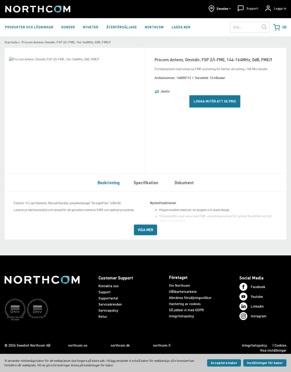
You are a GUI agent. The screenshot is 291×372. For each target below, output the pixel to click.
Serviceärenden (110, 304)
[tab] (107, 182)
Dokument (184, 182)
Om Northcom (179, 285)
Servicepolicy (108, 310)
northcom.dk (120, 345)
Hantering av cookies (185, 304)
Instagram (258, 316)
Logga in (280, 8)
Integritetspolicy (181, 316)
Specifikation (146, 182)
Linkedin (257, 306)
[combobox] (250, 27)
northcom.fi (162, 345)
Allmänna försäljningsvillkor (190, 298)
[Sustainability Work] (42, 329)
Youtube (257, 296)
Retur (102, 316)
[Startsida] (37, 9)
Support (252, 8)
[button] (219, 8)
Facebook (258, 287)
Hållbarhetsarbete (183, 291)
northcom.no (77, 345)
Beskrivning (109, 182)
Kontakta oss (108, 286)
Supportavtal (108, 298)
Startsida (11, 42)
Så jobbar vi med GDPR (186, 310)
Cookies (280, 345)
